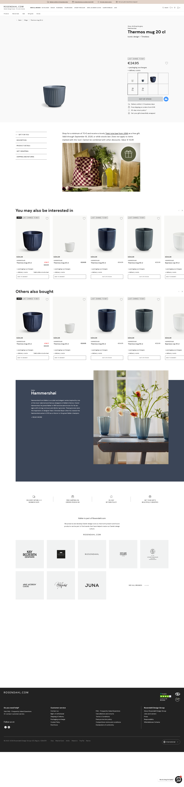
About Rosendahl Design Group (155, 711)
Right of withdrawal (57, 714)
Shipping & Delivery (57, 717)
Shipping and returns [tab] (25, 157)
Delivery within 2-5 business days (59, 2)
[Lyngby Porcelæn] (154, 554)
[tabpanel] (101, 165)
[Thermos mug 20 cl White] (46, 261)
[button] (107, 277)
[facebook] (5, 727)
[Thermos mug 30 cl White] (120, 261)
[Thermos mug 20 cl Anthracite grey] (42, 261)
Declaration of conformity (105, 725)
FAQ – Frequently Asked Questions (108, 711)
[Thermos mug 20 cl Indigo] (79, 261)
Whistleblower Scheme (152, 722)
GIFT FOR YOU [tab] (23, 135)
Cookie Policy (55, 722)
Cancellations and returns (105, 714)
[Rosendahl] (92, 554)
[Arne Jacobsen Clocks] (30, 585)
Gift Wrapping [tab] (22, 151)
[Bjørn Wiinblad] (61, 585)
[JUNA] (92, 585)
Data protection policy (104, 719)
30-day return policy (106, 2)
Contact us (55, 711)
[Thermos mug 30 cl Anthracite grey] (116, 261)
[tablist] (31, 165)
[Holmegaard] (123, 554)
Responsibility (149, 719)
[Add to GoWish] (166, 99)
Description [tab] (21, 140)
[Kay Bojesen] (30, 554)
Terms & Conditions (103, 717)
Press (146, 717)
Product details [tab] (23, 146)
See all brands (135, 585)
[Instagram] (9, 727)
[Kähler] (61, 554)
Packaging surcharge (58, 719)
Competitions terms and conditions (108, 722)
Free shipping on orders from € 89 (84, 2)
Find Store (54, 725)
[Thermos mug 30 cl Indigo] (153, 261)
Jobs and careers (150, 714)
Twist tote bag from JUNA (116, 133)
